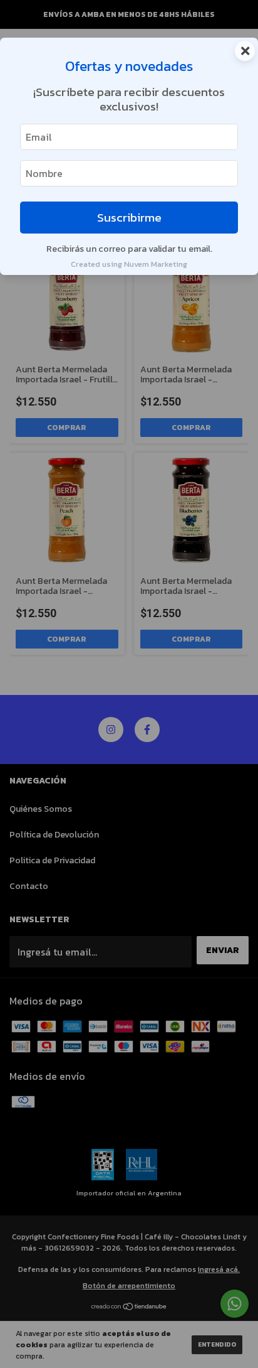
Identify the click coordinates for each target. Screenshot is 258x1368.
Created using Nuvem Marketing (129, 264)
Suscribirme (129, 217)
